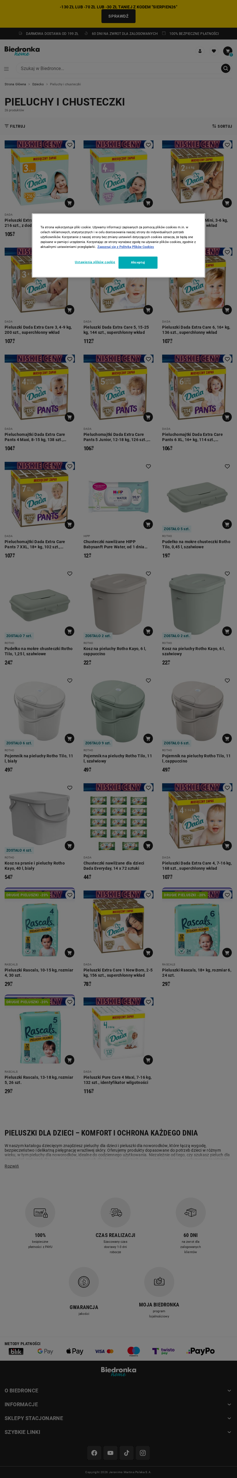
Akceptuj (138, 262)
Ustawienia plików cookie (95, 262)
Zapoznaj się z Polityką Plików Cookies (125, 247)
